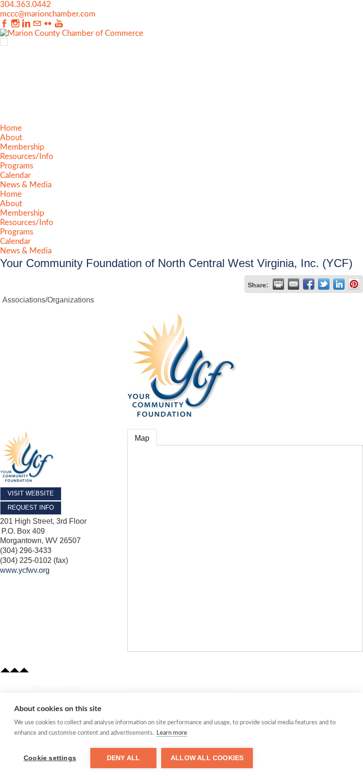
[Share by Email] (293, 284)
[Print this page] (278, 284)
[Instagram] (15, 24)
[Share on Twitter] (323, 284)
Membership (22, 147)
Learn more (171, 733)
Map (142, 438)
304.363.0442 (25, 4)
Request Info (31, 507)
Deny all (123, 758)
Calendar (15, 175)
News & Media (26, 185)
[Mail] (37, 24)
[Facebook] (4, 24)
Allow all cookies (207, 758)
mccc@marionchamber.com (47, 14)
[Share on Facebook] (308, 284)
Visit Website (31, 493)
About (11, 138)
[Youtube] (59, 24)
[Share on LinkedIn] (339, 284)
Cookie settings (50, 758)
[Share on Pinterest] (354, 284)
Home (11, 128)
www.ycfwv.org (25, 570)
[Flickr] (48, 24)
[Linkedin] (26, 24)
